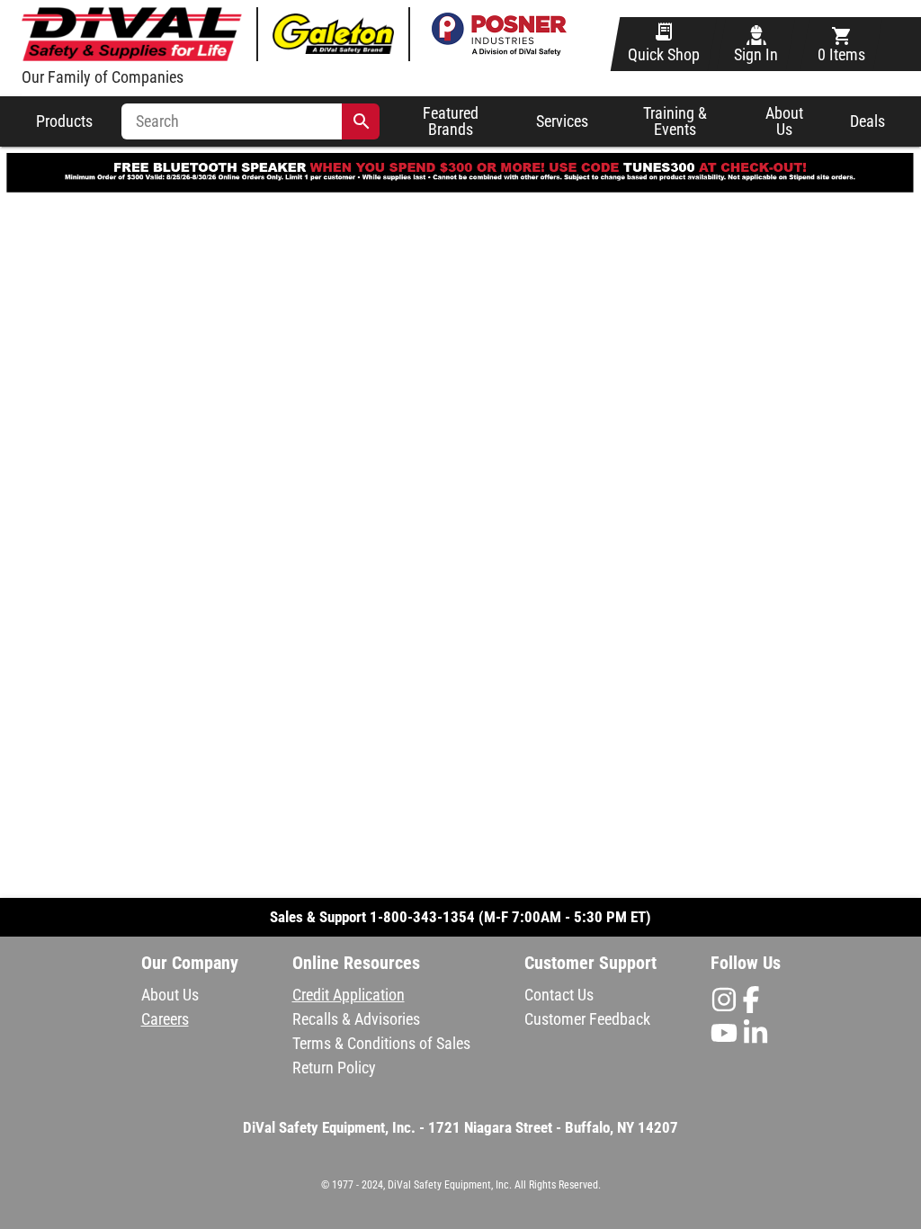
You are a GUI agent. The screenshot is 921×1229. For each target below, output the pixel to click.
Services (562, 121)
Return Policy (334, 1067)
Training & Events (675, 122)
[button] (461, 1151)
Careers (165, 1018)
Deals (867, 121)
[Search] (362, 121)
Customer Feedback (587, 1018)
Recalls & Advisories (356, 1018)
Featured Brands (450, 122)
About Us (784, 121)
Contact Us (559, 994)
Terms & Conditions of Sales (381, 1043)
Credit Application (348, 994)
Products (64, 121)
